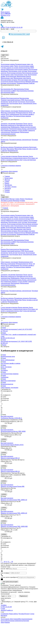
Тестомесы (9, 116)
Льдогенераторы (11, 76)
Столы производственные (9, 156)
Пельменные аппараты (21, 147)
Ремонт (7, 183)
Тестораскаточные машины (22, 116)
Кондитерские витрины (30, 73)
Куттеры (3, 149)
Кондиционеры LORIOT (9, 91)
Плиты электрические (29, 129)
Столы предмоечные (29, 160)
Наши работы (13, 614)
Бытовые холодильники (8, 83)
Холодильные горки (7, 74)
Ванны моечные (23, 156)
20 (12, 561)
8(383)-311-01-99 (17, 27)
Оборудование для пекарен (9, 111)
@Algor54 (4, 51)
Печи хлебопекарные (12, 114)
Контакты (8, 188)
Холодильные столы (20, 74)
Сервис (17, 199)
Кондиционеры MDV (8, 92)
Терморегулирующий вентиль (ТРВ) (13, 100)
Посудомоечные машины (9, 130)
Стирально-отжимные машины (11, 165)
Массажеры (10, 149)
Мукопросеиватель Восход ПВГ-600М (13, 431)
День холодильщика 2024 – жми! (19, 34)
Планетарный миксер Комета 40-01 (12, 444)
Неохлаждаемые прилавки (26, 80)
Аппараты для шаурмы (8, 123)
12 (8, 561)
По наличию (5, 398)
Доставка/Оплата (23, 614)
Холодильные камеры (8, 64)
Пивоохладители (19, 81)
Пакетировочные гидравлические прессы (14, 158)
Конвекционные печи (26, 111)
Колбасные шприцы (7, 147)
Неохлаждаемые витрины (9, 80)
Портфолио (8, 185)
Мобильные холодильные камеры (17, 69)
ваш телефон (5, 573)
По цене (3, 397)
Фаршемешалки (13, 150)
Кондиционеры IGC (7, 89)
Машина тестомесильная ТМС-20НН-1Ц (14, 500)
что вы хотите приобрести (9, 577)
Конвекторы (5, 139)
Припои (3, 98)
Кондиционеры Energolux (25, 91)
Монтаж (7, 180)
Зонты (31, 156)
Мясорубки (18, 149)
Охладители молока (7, 81)
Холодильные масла (15, 103)
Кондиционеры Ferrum (21, 89)
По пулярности (6, 395)
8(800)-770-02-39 (6, 27)
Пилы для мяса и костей (30, 149)
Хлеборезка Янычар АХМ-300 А (11, 418)
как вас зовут (5, 568)
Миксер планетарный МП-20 (10, 471)
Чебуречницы (24, 132)
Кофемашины (15, 127)
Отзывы (7, 192)
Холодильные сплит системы (17, 71)
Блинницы (19, 123)
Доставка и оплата (7, 200)
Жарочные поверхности (8, 125)
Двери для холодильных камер (24, 66)
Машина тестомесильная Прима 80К (12, 486)
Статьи (32, 614)
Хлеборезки (4, 118)
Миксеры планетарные (8, 112)
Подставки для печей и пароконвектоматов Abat (19, 159)
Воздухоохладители (12, 98)
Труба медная (13, 101)
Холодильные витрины (14, 73)
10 (4, 561)
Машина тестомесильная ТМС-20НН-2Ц (14, 513)
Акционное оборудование (9, 171)
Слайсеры (4, 150)
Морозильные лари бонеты (22, 78)
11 (6, 561)
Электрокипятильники (8, 134)
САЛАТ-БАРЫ (22, 130)
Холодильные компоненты (14, 620)
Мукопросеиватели (22, 112)
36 (1, 411)
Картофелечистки (22, 125)
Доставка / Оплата (10, 186)
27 (1, 409)
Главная (7, 176)
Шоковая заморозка (31, 81)
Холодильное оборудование (10, 619)
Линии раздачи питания (28, 127)
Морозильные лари (7, 78)
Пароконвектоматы (15, 129)
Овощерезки (5, 129)
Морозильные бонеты (24, 76)
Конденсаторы (24, 98)
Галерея (7, 190)
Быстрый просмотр (7, 416)
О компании (5, 614)
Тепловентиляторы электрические (20, 139)
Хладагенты (21, 101)
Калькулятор (9, 178)
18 (1, 407)
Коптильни (32, 147)
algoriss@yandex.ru (7, 20)
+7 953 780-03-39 (7, 42)
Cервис (7, 181)
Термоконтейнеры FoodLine (26, 83)
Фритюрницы (15, 132)
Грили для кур (27, 123)
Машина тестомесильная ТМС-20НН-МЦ (14, 526)
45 (1, 413)
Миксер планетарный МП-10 (10, 458)
